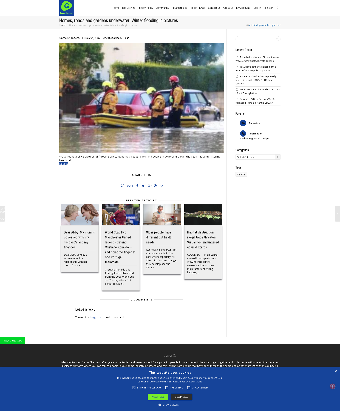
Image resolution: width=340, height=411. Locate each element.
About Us (228, 7)
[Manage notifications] (332, 386)
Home (116, 7)
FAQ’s (202, 7)
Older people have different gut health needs (159, 237)
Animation (254, 123)
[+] (80, 214)
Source (63, 163)
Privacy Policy (145, 7)
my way (241, 174)
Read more (195, 381)
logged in (95, 317)
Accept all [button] (158, 396)
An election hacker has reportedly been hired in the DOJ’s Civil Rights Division (256, 80)
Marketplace (180, 7)
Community (163, 7)
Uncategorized (112, 38)
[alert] (170, 389)
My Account (243, 7)
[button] (170, 405)
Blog (194, 7)
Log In (257, 7)
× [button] (336, 371)
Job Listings (128, 7)
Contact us (214, 7)
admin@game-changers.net (265, 25)
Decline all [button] (181, 396)
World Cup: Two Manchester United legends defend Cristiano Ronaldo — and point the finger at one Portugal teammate (120, 247)
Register (269, 7)
